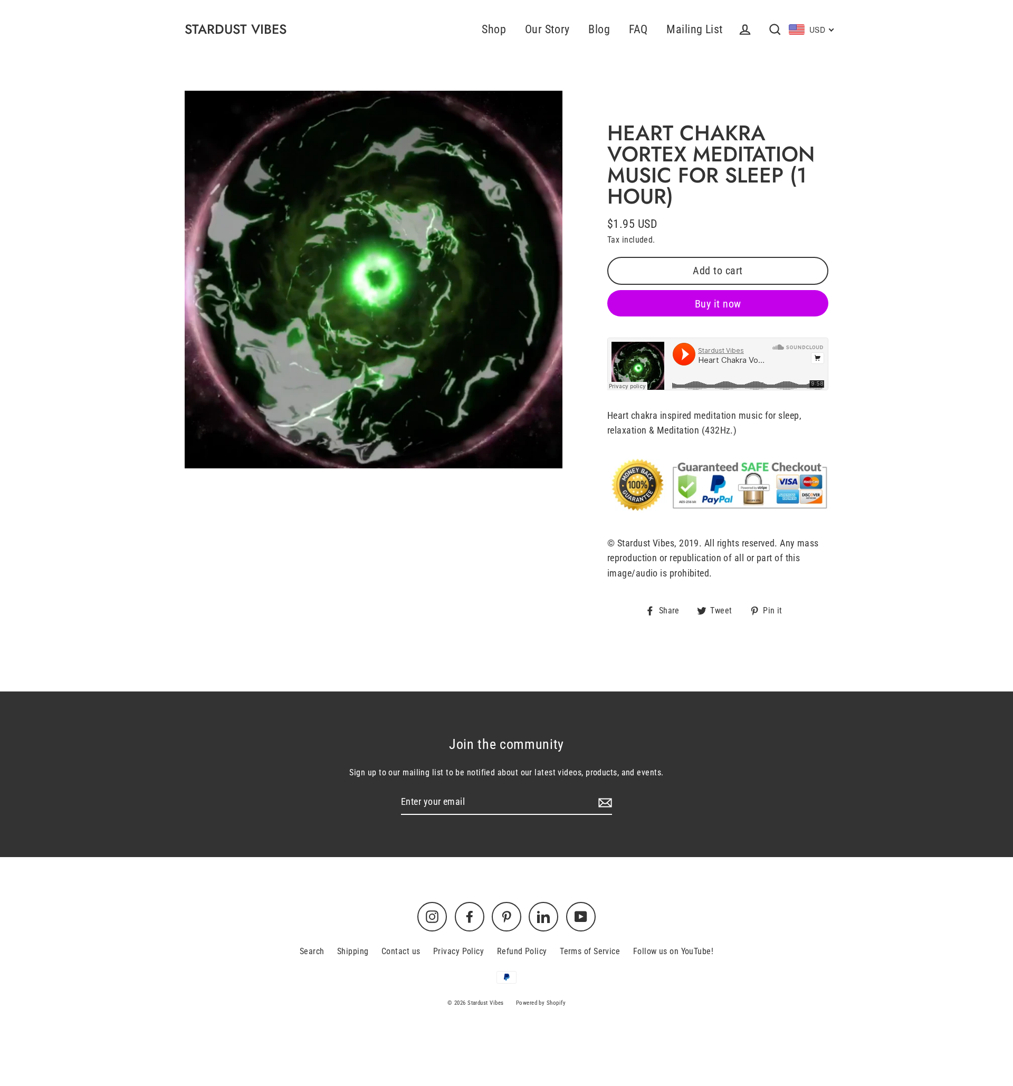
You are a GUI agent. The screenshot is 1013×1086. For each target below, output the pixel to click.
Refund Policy (522, 951)
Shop (494, 29)
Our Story (547, 29)
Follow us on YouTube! (673, 951)
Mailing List (694, 29)
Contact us (401, 951)
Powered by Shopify (541, 1002)
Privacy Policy (458, 951)
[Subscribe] (603, 802)
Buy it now (718, 303)
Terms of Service (590, 951)
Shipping (353, 951)
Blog (599, 29)
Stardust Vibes (235, 29)
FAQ (638, 29)
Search (312, 951)
